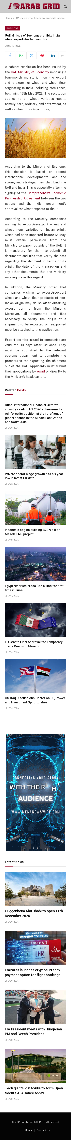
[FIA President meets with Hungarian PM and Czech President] (35, 1007)
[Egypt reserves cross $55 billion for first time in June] (35, 564)
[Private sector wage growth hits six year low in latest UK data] (35, 452)
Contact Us (43, 1130)
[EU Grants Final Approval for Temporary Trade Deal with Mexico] (35, 620)
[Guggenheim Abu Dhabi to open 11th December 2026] (35, 889)
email (41, 371)
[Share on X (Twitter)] (31, 55)
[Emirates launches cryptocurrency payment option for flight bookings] (35, 948)
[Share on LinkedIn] (53, 55)
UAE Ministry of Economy (30, 72)
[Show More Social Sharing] (62, 55)
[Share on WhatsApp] (21, 55)
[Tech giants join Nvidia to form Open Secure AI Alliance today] (35, 1066)
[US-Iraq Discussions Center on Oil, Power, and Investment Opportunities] (35, 676)
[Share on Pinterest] (42, 55)
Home (8, 18)
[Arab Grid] (34, 6)
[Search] (65, 6)
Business (13, 28)
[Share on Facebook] (10, 55)
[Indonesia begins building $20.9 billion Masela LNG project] (35, 508)
